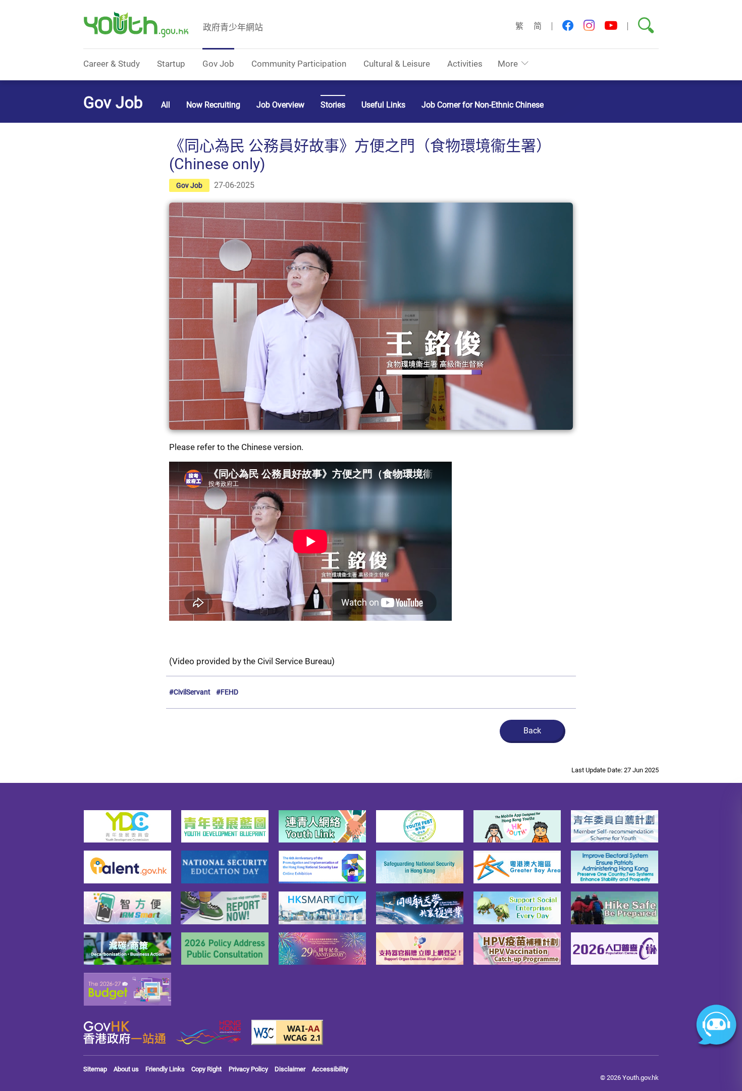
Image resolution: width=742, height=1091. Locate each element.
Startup (171, 63)
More (508, 63)
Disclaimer (290, 1068)
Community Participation (298, 63)
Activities (465, 63)
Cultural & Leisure (396, 63)
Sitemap (95, 1068)
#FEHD (227, 692)
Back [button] (532, 730)
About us (126, 1068)
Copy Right (206, 1068)
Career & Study (111, 63)
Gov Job (218, 63)
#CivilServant (189, 692)
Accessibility (330, 1068)
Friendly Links (165, 1068)
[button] (567, 26)
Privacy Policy (248, 1068)
